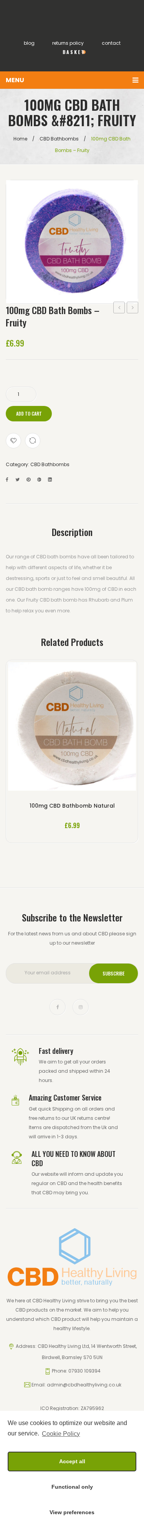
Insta (81, 1007)
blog (29, 43)
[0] (72, 61)
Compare (72, 728)
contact (111, 43)
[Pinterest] (28, 479)
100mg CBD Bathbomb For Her (132, 308)
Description (72, 532)
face (58, 1007)
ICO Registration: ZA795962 (72, 1408)
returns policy (68, 43)
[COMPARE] (32, 440)
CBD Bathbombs (59, 138)
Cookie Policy (61, 1433)
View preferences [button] (72, 1512)
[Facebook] (7, 479)
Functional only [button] (72, 1487)
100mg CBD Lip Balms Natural (119, 308)
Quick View (94, 728)
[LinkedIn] (50, 479)
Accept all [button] (72, 1461)
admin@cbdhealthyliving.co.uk (84, 1384)
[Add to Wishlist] (13, 440)
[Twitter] (17, 479)
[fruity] (72, 241)
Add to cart (29, 413)
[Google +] (39, 479)
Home (20, 138)
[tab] (72, 531)
